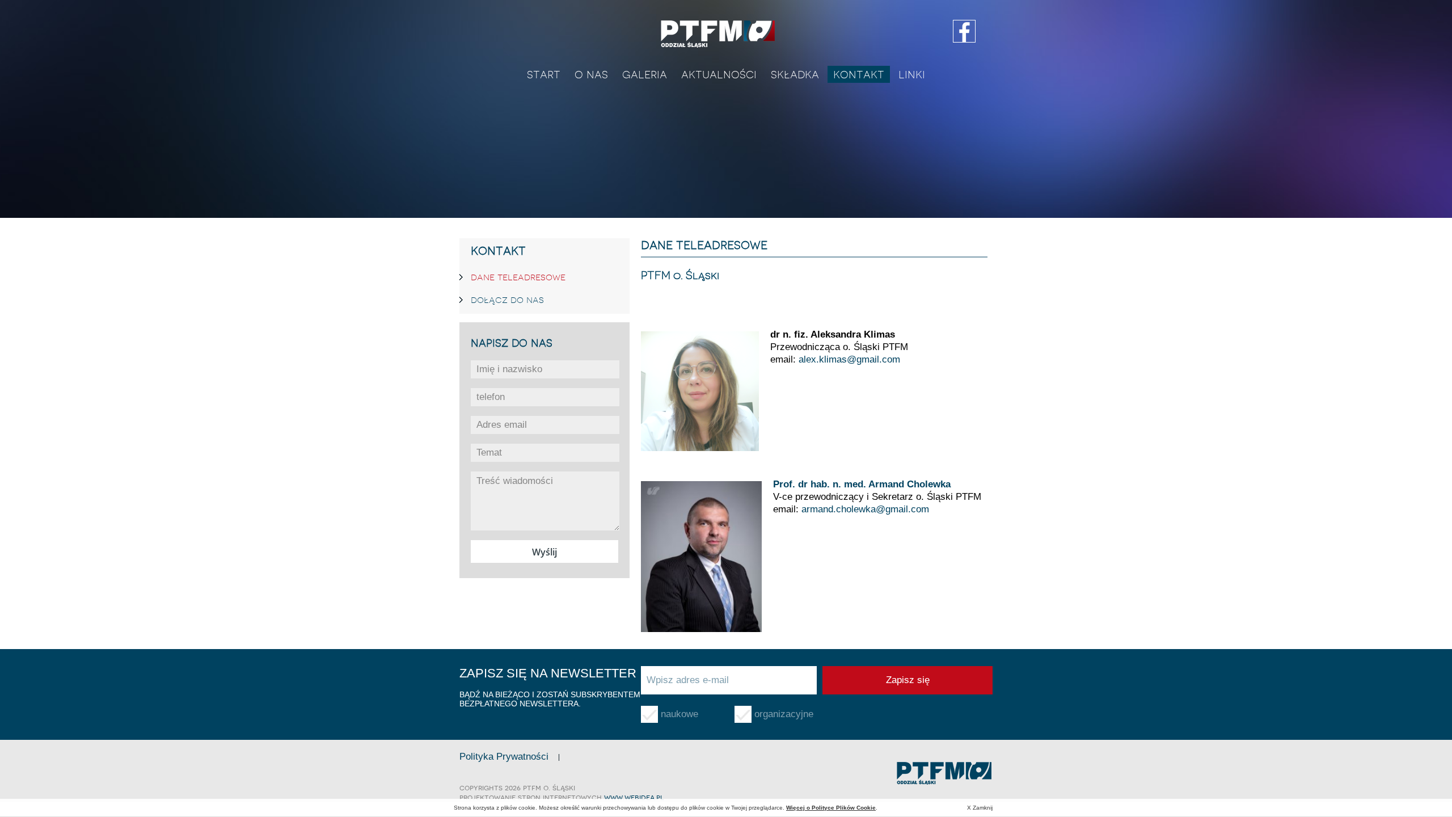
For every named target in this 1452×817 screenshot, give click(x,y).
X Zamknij (980, 808)
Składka (795, 74)
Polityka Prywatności (503, 756)
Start (543, 74)
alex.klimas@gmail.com (849, 359)
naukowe (679, 714)
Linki (911, 74)
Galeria (644, 74)
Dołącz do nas (507, 299)
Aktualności (719, 74)
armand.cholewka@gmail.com (865, 509)
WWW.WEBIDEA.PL (634, 797)
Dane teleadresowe (518, 277)
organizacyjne (783, 714)
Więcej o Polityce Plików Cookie (831, 808)
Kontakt (858, 74)
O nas (591, 74)
